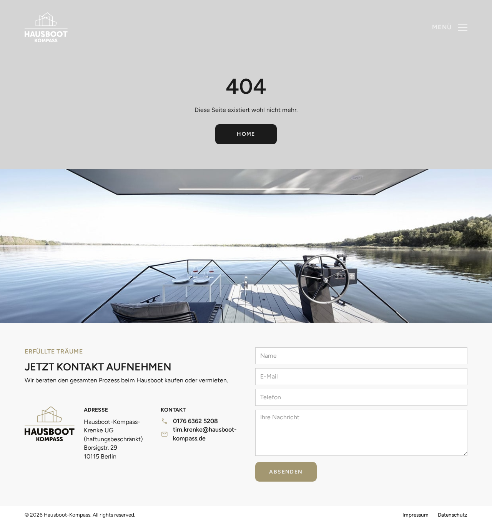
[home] (46, 27)
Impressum (415, 515)
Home (246, 134)
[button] (449, 27)
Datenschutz (452, 515)
